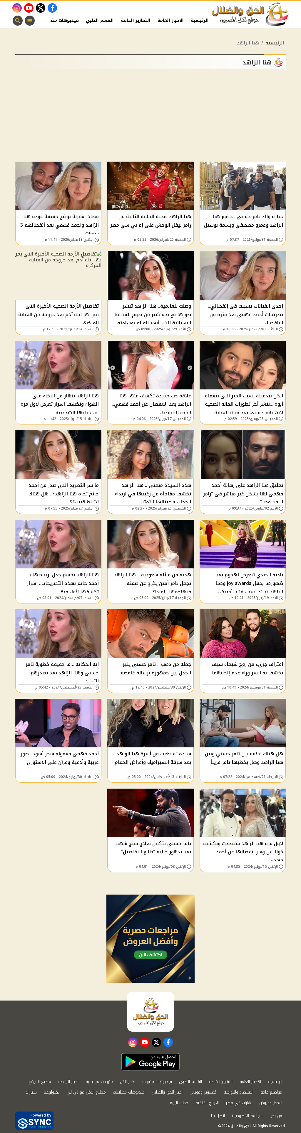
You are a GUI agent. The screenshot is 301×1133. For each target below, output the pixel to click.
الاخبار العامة (171, 20)
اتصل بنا (218, 1116)
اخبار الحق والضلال (167, 1092)
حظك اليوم (179, 1103)
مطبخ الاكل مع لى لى (86, 1092)
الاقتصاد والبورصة (238, 1092)
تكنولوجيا (52, 1092)
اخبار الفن (127, 1082)
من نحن (276, 1116)
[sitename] (150, 1012)
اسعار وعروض (270, 1103)
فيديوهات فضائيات (129, 1092)
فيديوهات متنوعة (61, 20)
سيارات (31, 1092)
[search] (17, 20)
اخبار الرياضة (68, 1082)
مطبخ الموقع (40, 1082)
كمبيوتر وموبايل (203, 1092)
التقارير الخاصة (135, 20)
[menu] (29, 20)
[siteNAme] (250, 14)
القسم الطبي (100, 20)
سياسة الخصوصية (247, 1116)
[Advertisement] (150, 117)
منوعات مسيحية (99, 1082)
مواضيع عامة (271, 1092)
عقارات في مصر (239, 1103)
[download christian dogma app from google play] (150, 1062)
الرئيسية (200, 20)
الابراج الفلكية (207, 1103)
